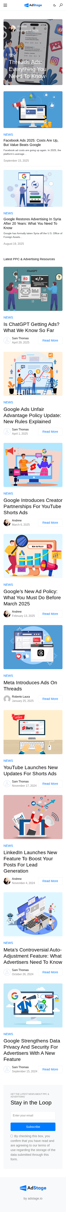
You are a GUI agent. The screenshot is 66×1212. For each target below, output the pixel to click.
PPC (12, 55)
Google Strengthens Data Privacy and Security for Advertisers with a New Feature (32, 1050)
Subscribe (33, 1127)
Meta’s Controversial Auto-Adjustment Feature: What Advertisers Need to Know (33, 956)
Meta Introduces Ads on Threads (30, 685)
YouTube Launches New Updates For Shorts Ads (31, 770)
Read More (50, 340)
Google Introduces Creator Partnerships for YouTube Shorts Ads (33, 506)
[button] (5, 5)
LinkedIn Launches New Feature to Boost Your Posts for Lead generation (30, 862)
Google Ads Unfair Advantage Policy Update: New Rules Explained (32, 415)
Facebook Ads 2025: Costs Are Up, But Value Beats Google (31, 142)
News (8, 134)
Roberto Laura (21, 696)
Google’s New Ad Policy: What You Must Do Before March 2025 (32, 597)
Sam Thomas (20, 338)
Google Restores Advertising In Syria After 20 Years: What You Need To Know (32, 223)
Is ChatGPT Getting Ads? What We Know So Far (31, 327)
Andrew (22, 26)
